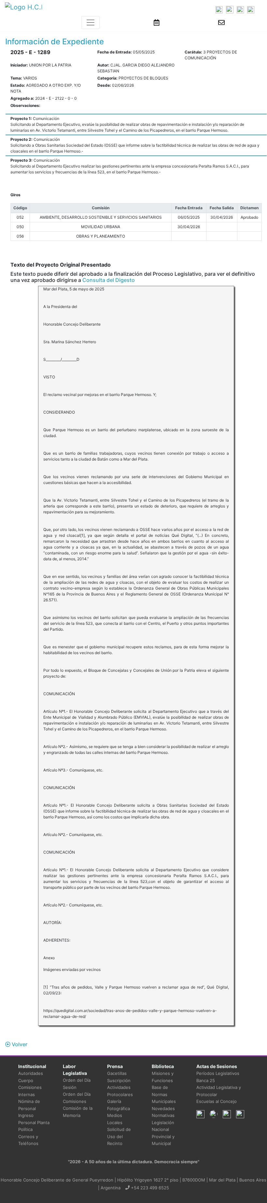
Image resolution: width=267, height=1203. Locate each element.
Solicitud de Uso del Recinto (119, 1136)
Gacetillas (117, 1073)
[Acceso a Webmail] (221, 22)
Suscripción (119, 1080)
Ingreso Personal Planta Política (33, 1122)
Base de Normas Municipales (164, 1094)
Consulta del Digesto (108, 280)
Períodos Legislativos (217, 1073)
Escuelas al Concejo (216, 1101)
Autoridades (30, 1073)
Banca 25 (205, 1080)
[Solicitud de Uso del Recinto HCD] (157, 22)
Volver (18, 1044)
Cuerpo (25, 1080)
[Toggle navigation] (90, 22)
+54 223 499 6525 (149, 1187)
